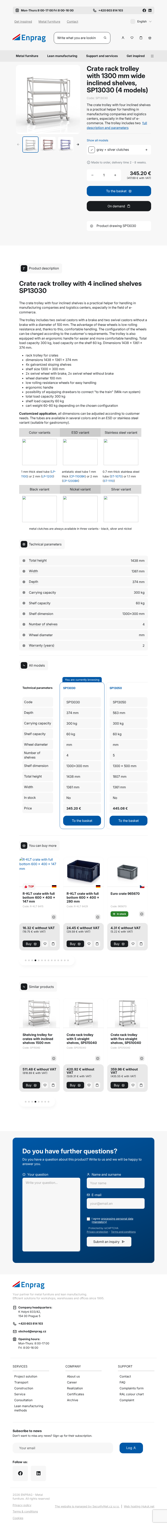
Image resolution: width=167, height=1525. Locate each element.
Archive (72, 1400)
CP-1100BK (77, 476)
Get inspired (23, 21)
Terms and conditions (123, 1231)
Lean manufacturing (62, 56)
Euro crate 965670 (125, 894)
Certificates (75, 1394)
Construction (23, 1388)
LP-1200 (47, 476)
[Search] (105, 38)
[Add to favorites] (131, 37)
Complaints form (132, 1388)
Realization (75, 1388)
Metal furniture (49, 21)
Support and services (102, 56)
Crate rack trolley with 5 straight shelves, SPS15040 (82, 1039)
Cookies (18, 1518)
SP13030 (69, 688)
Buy (29, 944)
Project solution (25, 1376)
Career (72, 1382)
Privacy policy (22, 1505)
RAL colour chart (132, 1394)
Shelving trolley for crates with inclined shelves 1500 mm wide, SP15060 (38, 1039)
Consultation (23, 1400)
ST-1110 (109, 481)
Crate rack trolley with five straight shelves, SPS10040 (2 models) (126, 1039)
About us (73, 1376)
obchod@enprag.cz (32, 1331)
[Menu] (152, 56)
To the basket (82, 821)
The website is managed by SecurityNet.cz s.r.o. (87, 1506)
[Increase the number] (115, 175)
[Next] (77, 144)
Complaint (127, 1400)
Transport (21, 1382)
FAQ (122, 1382)
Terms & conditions (25, 1511)
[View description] (53, 917)
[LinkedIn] (150, 10)
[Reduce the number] (92, 175)
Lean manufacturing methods (28, 1408)
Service (19, 1394)
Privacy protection (97, 1231)
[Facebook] (144, 10)
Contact (72, 21)
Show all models (97, 140)
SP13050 (116, 688)
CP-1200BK (70, 481)
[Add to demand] (140, 37)
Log (129, 1448)
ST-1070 (116, 476)
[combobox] (120, 149)
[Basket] (149, 37)
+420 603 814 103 (30, 1323)
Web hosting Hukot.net (139, 1506)
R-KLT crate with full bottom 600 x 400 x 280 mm (83, 897)
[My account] (123, 37)
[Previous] (18, 144)
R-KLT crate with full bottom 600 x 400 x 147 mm (39, 897)
